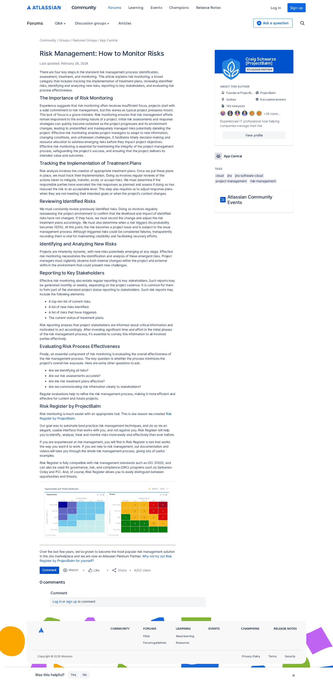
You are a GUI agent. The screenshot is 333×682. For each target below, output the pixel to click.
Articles (124, 23)
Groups (64, 40)
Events (156, 7)
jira (229, 175)
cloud (220, 175)
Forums (114, 7)
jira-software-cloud (249, 175)
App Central (108, 40)
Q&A (59, 23)
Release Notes (208, 7)
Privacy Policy (251, 656)
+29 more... (272, 114)
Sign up (296, 7)
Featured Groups (85, 40)
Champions (179, 7)
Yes (73, 675)
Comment (49, 570)
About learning (185, 636)
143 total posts (235, 106)
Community (84, 7)
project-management (231, 181)
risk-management (263, 181)
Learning (135, 7)
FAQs (146, 636)
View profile (254, 135)
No (85, 675)
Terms (272, 656)
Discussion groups (91, 23)
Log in (276, 7)
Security (290, 656)
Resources (182, 642)
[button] (108, 513)
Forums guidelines (154, 642)
